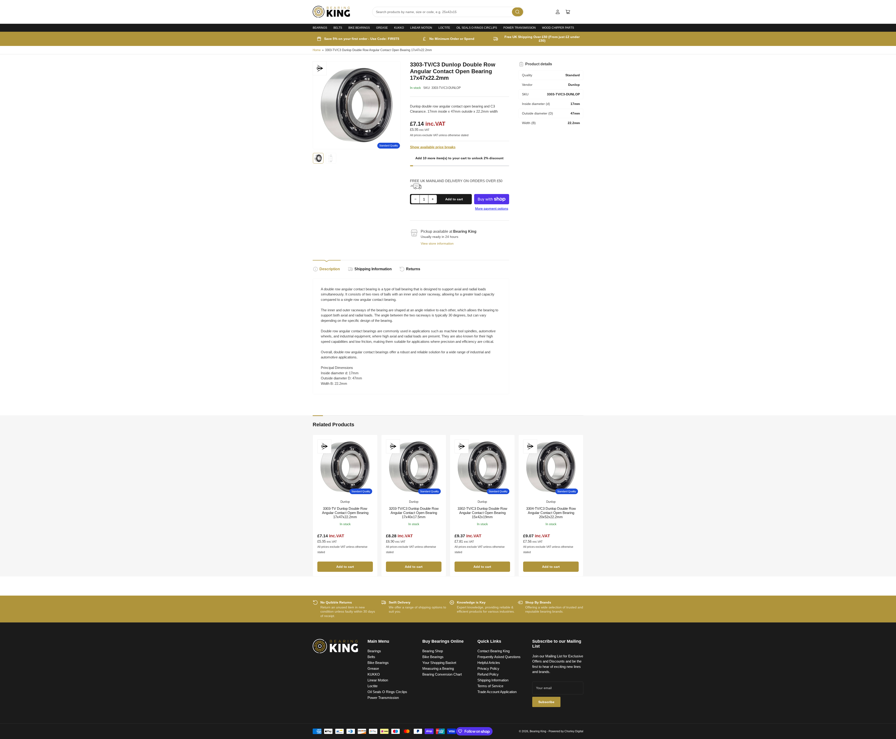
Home (317, 50)
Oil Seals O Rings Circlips (387, 692)
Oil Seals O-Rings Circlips (476, 27)
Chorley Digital (573, 731)
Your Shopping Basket (439, 663)
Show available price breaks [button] (432, 147)
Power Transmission (519, 27)
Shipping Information (373, 269)
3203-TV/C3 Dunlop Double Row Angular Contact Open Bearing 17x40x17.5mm (414, 513)
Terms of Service (490, 686)
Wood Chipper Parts (558, 27)
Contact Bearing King (493, 651)
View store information (437, 243)
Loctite (444, 27)
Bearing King (538, 731)
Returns (413, 269)
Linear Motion (421, 27)
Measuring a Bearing (438, 668)
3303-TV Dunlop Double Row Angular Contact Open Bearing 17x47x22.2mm (345, 513)
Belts (337, 27)
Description (329, 269)
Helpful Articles (488, 663)
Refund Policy (488, 674)
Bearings (320, 27)
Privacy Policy (488, 668)
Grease (382, 27)
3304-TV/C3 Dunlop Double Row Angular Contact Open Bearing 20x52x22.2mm (551, 513)
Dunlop (345, 501)
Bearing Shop (432, 651)
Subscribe (546, 702)
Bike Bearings (359, 27)
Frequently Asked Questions (499, 657)
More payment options (491, 208)
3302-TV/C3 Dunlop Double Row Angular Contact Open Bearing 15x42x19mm (482, 513)
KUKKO (399, 27)
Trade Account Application (497, 692)
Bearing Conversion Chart (442, 674)
